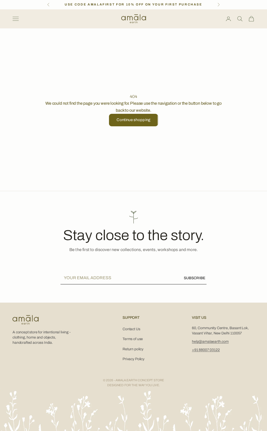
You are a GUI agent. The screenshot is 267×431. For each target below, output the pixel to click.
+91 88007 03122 (206, 350)
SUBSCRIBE (194, 278)
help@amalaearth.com (210, 341)
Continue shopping (133, 120)
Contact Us (131, 329)
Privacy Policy (133, 359)
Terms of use (133, 339)
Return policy (133, 349)
